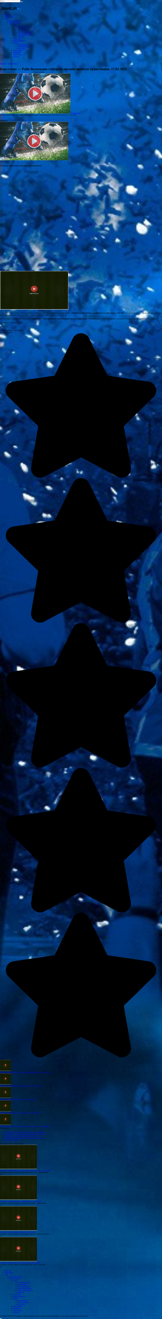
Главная (7, 15)
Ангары (16, 56)
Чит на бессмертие (25, 33)
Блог (6, 19)
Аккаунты (17, 38)
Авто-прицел (23, 44)
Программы (17, 50)
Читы (15, 25)
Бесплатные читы (15, 21)
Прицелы (16, 52)
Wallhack (21, 36)
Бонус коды (17, 54)
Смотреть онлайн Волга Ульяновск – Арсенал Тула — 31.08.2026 (24, 1126)
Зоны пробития (19, 40)
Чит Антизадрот (24, 31)
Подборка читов (24, 27)
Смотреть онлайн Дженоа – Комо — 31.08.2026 (18, 1099)
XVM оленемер (23, 46)
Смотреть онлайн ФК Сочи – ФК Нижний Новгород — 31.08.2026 (25, 1072)
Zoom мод (21, 48)
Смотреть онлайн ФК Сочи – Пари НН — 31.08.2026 (20, 1113)
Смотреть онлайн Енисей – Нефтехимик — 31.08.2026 (20, 1086)
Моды (15, 42)
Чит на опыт (22, 29)
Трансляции (8, 17)
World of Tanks (14, 23)
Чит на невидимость (25, 34)
